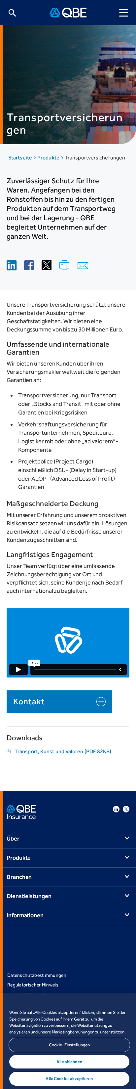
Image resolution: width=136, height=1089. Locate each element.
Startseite (20, 157)
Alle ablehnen (69, 1061)
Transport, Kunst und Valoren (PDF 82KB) (63, 751)
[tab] (59, 701)
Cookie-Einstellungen (69, 1044)
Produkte (48, 157)
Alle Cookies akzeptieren (69, 1078)
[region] (68, 1041)
